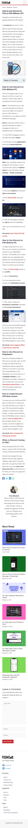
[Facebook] (3, 478)
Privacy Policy (8, 785)
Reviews (6, 795)
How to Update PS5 (14, 418)
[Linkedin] (10, 478)
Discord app (14, 269)
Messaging (9, 7)
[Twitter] (7, 478)
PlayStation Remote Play (10, 384)
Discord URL (12, 197)
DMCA (5, 807)
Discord (15, 7)
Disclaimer (6, 810)
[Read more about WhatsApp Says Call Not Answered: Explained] (14, 665)
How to (5, 792)
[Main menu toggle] (24, 2)
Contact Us (7, 780)
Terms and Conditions (10, 812)
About (5, 777)
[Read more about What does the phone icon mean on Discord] (14, 537)
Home (3, 7)
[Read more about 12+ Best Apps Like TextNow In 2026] (14, 612)
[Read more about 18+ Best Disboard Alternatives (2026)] (14, 588)
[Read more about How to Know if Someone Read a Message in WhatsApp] (14, 564)
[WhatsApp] (13, 478)
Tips (4, 797)
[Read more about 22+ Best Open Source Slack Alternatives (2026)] (14, 638)
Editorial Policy (8, 782)
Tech (5, 800)
